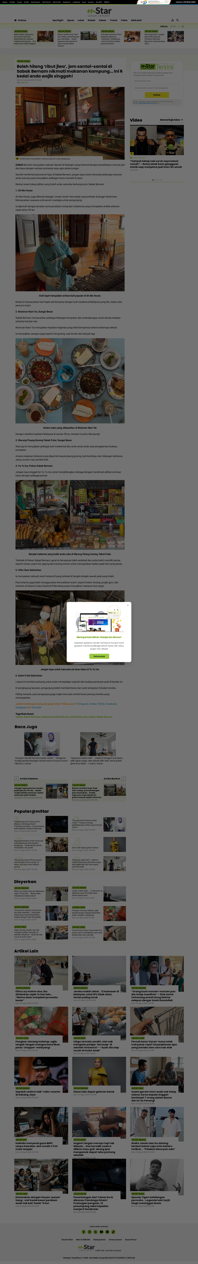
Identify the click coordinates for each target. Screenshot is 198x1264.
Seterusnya (99, 656)
